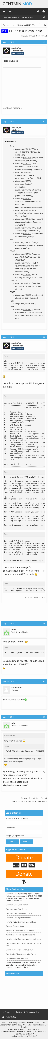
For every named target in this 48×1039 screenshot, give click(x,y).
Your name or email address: (18, 818)
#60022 (27, 164)
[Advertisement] (23, 85)
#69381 (27, 274)
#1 (44, 42)
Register (26, 842)
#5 (44, 681)
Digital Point (35, 1029)
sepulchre (16, 687)
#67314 (27, 172)
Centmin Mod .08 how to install (19, 913)
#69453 (27, 310)
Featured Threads (11, 17)
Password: (10, 828)
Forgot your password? (15, 836)
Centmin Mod (11, 894)
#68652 (27, 181)
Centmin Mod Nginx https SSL (18, 918)
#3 (44, 337)
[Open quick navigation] (45, 25)
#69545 (27, 242)
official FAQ (18, 900)
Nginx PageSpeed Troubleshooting (20, 935)
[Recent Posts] (10, 11)
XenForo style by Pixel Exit (36, 1032)
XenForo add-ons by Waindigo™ (24, 1036)
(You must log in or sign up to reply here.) (29, 801)
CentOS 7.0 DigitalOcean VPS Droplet (21, 954)
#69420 (27, 158)
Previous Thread (28, 36)
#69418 (27, 228)
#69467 (27, 149)
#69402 (27, 283)
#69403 (28, 219)
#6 (44, 717)
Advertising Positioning (17, 1029)
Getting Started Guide (15, 926)
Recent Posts (27, 17)
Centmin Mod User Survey (17, 905)
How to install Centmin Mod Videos (21, 922)
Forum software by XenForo (13, 1032)
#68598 (27, 295)
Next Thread (41, 36)
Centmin (17, 3)
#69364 (28, 210)
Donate (24, 857)
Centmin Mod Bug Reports (17, 909)
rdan (13, 629)
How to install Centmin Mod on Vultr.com (23, 939)
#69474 (27, 263)
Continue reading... (12, 108)
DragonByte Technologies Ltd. (35, 1025)
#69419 (27, 190)
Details (24, 1027)
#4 (44, 623)
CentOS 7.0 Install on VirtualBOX (19, 950)
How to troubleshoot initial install (20, 930)
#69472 (27, 199)
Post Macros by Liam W (24, 1034)
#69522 (27, 234)
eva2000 (16, 48)
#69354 (27, 254)
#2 (44, 121)
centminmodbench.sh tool (17, 958)
